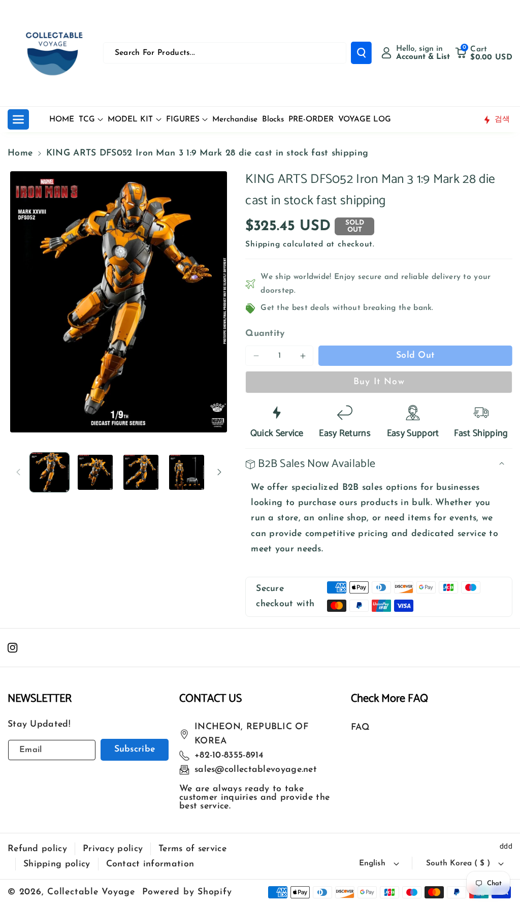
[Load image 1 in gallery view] (49, 472)
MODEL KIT (130, 119)
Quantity (264, 333)
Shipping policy (56, 864)
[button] (483, 53)
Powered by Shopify (187, 892)
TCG (87, 119)
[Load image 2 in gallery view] (95, 472)
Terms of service (192, 849)
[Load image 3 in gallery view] (141, 472)
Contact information (150, 864)
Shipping (262, 244)
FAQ (360, 727)
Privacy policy (113, 849)
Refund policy (37, 849)
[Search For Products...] (361, 53)
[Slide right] (219, 472)
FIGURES (183, 119)
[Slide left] (18, 472)
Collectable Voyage (91, 892)
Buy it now (379, 382)
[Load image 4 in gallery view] (187, 472)
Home (20, 153)
